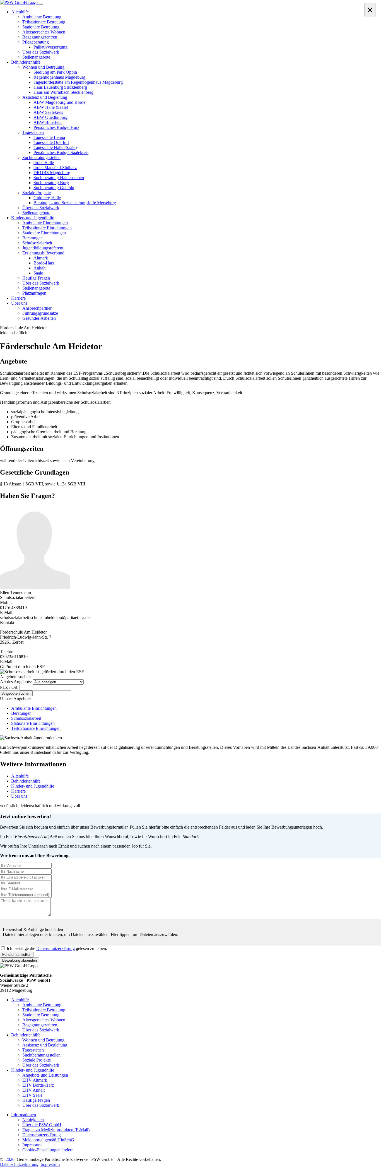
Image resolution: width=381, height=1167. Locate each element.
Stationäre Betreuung (40, 1014)
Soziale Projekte (36, 1060)
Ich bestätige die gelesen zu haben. (57, 948)
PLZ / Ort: (9, 687)
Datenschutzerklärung (55, 948)
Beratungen (21, 713)
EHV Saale (32, 1095)
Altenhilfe (20, 776)
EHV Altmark (34, 1080)
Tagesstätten (33, 1050)
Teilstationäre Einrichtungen (36, 728)
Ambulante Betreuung (41, 1004)
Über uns (19, 796)
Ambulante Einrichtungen (34, 708)
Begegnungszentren (39, 1024)
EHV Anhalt (33, 1090)
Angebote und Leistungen (45, 1075)
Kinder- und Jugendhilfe (32, 786)
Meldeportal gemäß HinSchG (48, 1139)
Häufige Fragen (36, 1100)
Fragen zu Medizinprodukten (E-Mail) (56, 1129)
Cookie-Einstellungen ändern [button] (48, 1149)
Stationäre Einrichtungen (33, 723)
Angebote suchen (16, 693)
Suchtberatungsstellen (41, 1055)
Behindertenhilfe (25, 781)
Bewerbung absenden (19, 960)
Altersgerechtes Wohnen (43, 1019)
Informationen (23, 1114)
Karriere (18, 791)
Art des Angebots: (16, 681)
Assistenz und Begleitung (44, 1045)
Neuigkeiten (33, 1119)
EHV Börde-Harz (38, 1085)
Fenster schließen (16, 954)
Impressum (32, 1144)
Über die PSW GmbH (41, 1124)
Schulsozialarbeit (26, 718)
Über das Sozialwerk (40, 1030)
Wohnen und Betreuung (43, 1040)
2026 (10, 1159)
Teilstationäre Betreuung (43, 1009)
